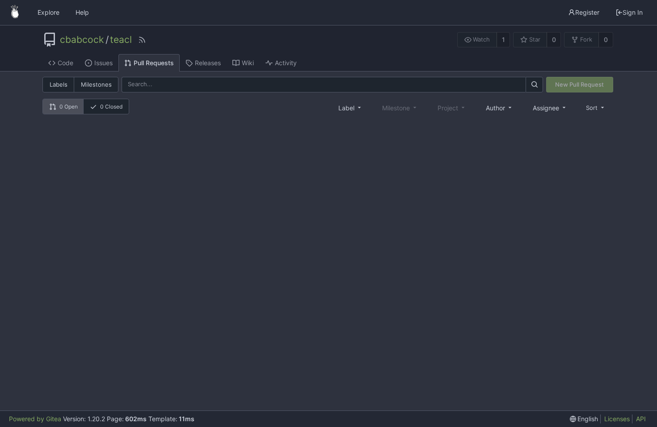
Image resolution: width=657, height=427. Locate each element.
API (641, 419)
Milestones (96, 84)
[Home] (14, 12)
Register (587, 12)
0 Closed (111, 106)
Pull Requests (154, 63)
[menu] (596, 107)
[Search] (534, 84)
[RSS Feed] (142, 40)
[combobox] (350, 107)
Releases (208, 63)
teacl (121, 39)
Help (82, 12)
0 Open (68, 106)
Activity (286, 63)
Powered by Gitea (35, 419)
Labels (58, 84)
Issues (103, 63)
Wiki (248, 63)
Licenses (617, 419)
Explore (48, 12)
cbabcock (82, 39)
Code (65, 63)
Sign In (633, 12)
